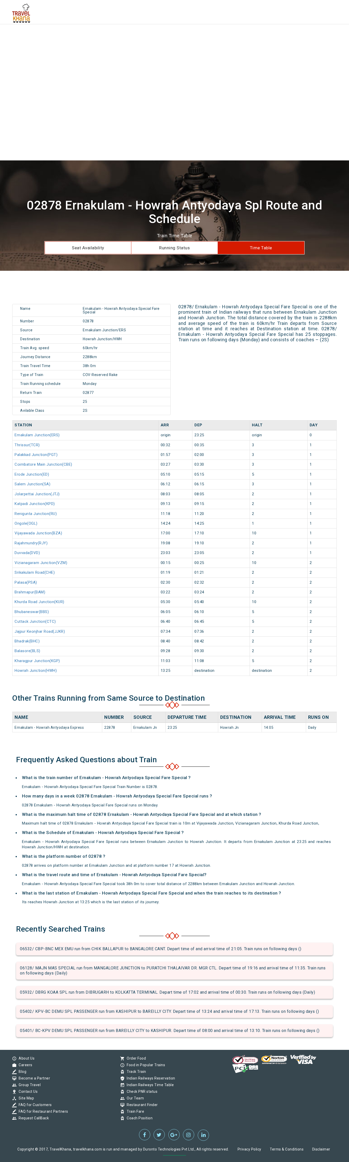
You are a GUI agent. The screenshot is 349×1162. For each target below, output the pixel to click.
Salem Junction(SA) (32, 484)
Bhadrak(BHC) (27, 641)
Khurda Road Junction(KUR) (39, 602)
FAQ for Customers (34, 1105)
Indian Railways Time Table (149, 1085)
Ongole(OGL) (26, 523)
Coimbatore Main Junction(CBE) (43, 464)
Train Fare (134, 1111)
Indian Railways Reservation (149, 1078)
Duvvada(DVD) (27, 552)
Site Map (25, 1098)
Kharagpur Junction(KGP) (37, 661)
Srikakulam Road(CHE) (35, 572)
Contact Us (27, 1091)
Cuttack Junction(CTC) (35, 621)
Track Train (135, 1072)
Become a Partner (33, 1078)
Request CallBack (32, 1118)
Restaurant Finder (141, 1105)
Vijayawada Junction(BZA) (38, 533)
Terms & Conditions (287, 1149)
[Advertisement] (153, 36)
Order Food (135, 1058)
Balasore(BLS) (27, 651)
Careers (24, 1065)
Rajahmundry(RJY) (31, 543)
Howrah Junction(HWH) (36, 670)
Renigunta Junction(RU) (36, 513)
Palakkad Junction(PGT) (36, 454)
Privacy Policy (249, 1149)
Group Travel (28, 1085)
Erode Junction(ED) (32, 474)
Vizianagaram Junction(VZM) (41, 562)
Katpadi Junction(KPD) (35, 503)
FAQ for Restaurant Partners (42, 1111)
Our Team (134, 1098)
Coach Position (138, 1118)
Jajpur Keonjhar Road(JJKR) (40, 631)
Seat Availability (88, 247)
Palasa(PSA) (26, 582)
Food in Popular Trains (144, 1065)
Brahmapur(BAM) (30, 592)
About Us (25, 1058)
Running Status (174, 247)
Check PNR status (140, 1091)
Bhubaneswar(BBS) (32, 611)
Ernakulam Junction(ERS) (37, 435)
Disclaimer (321, 1149)
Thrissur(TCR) (27, 445)
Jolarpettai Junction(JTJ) (37, 494)
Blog (21, 1072)
